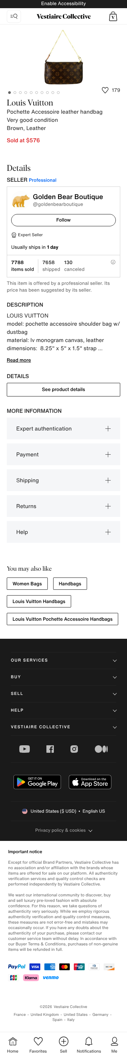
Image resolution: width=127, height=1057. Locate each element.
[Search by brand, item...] (14, 16)
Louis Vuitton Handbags (39, 601)
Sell (17, 694)
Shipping (27, 480)
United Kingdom (44, 1014)
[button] (113, 16)
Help (22, 532)
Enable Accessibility (63, 3)
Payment (27, 454)
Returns (26, 506)
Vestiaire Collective (40, 727)
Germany (100, 1014)
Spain (57, 1019)
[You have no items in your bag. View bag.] (113, 16)
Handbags (70, 583)
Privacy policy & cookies (60, 830)
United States (76, 1014)
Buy (16, 677)
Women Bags (27, 583)
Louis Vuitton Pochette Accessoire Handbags (62, 619)
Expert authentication (44, 428)
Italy (71, 1019)
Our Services (29, 660)
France (20, 1014)
